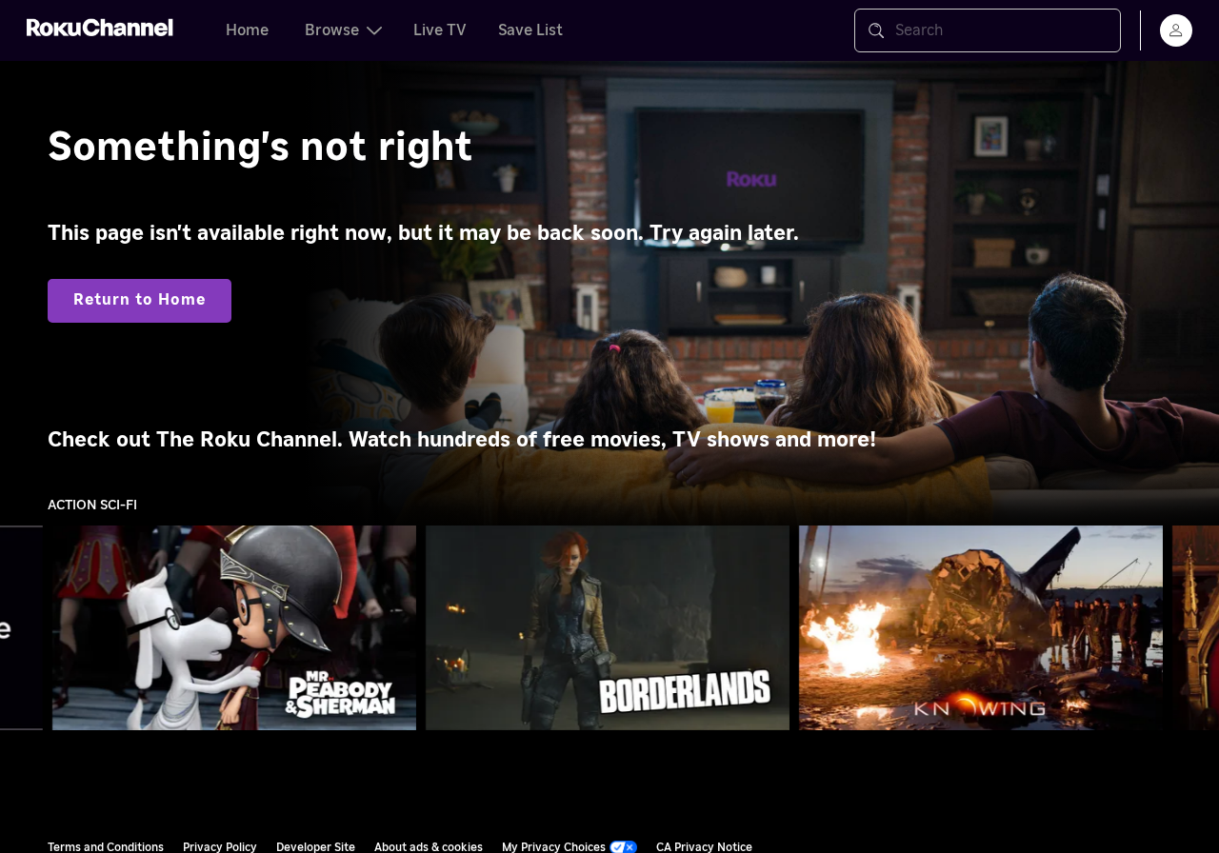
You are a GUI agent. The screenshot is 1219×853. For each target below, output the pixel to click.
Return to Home (139, 299)
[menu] (1176, 30)
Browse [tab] (332, 30)
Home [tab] (247, 30)
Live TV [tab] (440, 30)
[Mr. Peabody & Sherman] (234, 628)
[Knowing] (981, 628)
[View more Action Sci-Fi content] (1195, 628)
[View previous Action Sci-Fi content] (24, 628)
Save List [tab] (530, 30)
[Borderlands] (607, 628)
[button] (238, 627)
